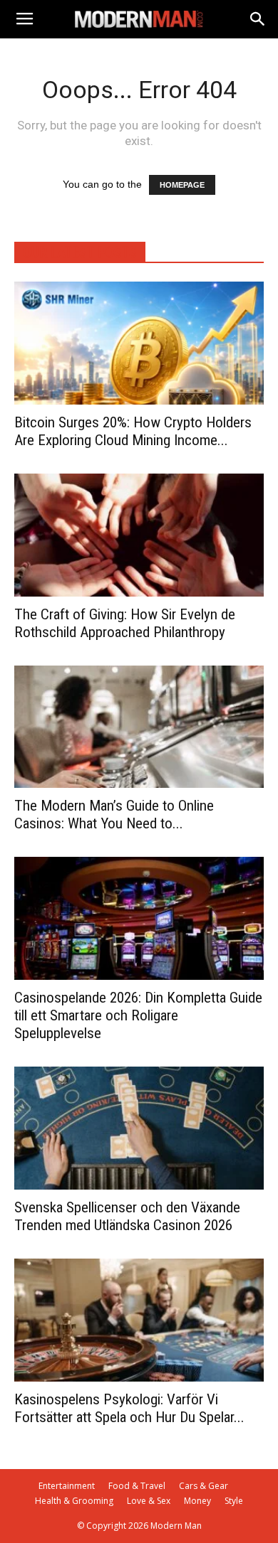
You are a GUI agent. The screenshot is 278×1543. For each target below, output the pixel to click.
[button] (258, 19)
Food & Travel (136, 1486)
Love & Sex (148, 1501)
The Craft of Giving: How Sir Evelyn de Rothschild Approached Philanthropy (124, 623)
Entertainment (66, 1486)
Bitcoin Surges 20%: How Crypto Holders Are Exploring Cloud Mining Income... (133, 431)
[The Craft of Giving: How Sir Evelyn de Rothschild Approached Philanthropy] (139, 535)
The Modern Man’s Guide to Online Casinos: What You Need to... (114, 814)
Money (197, 1501)
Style (234, 1501)
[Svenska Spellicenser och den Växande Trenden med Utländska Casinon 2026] (139, 1128)
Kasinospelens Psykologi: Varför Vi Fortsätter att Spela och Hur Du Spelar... (129, 1408)
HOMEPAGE (182, 185)
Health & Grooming (74, 1501)
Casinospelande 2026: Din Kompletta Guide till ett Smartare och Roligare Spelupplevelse (138, 1015)
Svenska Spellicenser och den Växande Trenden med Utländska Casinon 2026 (127, 1216)
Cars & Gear (203, 1486)
